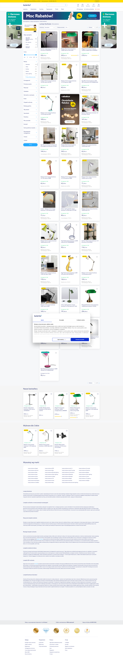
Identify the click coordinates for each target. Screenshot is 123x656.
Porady (51, 654)
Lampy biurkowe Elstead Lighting (52, 472)
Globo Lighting (29, 73)
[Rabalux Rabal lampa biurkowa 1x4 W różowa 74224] (90, 103)
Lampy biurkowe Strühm (84, 476)
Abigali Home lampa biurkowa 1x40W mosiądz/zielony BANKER (89, 49)
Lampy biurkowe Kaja (49, 482)
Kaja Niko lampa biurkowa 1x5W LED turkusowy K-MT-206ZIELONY (90, 81)
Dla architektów (28, 654)
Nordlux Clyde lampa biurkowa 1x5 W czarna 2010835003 (49, 49)
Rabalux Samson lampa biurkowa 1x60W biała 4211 (89, 209)
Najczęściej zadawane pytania (56, 642)
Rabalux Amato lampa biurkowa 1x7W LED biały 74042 (48, 273)
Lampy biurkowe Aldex (32, 472)
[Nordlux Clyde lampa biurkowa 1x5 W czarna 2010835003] (49, 39)
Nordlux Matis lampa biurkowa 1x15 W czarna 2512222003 (90, 241)
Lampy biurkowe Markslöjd (67, 474)
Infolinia (82, 6)
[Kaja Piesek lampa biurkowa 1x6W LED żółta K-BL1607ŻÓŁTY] (69, 263)
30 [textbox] (66, 27)
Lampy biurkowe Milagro (67, 478)
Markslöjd (28, 64)
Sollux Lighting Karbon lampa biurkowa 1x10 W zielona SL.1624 (69, 305)
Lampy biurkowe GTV (49, 478)
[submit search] (65, 5)
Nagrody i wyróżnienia (69, 646)
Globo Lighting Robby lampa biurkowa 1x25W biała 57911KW (68, 209)
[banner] (14, 30)
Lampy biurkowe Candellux (33, 482)
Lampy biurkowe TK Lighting (85, 478)
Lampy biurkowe (43, 21)
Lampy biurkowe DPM (49, 468)
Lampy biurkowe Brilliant (33, 478)
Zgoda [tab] (42, 320)
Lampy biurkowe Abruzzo (33, 470)
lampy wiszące (40, 539)
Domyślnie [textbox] (47, 27)
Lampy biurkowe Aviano (33, 476)
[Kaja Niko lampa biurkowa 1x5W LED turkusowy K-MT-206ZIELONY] (90, 71)
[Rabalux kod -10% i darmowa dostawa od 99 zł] (61, 16)
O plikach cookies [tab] (81, 320)
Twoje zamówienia (43, 646)
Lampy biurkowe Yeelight (84, 480)
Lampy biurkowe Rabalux (84, 472)
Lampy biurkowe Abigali (33, 468)
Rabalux (27, 71)
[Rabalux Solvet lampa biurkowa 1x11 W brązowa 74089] (69, 167)
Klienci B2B (27, 652)
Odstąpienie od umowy (30, 648)
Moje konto (88, 6)
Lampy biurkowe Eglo (49, 470)
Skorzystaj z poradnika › (30, 30)
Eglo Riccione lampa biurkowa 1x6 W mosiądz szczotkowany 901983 (49, 145)
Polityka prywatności (54, 646)
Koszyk (98, 6)
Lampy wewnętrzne (34, 21)
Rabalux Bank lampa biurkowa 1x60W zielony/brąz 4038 (68, 49)
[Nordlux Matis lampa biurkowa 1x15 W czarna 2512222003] (90, 231)
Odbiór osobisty (28, 644)
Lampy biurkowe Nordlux (67, 480)
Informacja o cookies (54, 644)
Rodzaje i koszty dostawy (30, 642)
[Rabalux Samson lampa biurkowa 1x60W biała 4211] (90, 199)
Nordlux (27, 69)
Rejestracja (41, 644)
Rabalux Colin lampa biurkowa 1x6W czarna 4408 (48, 305)
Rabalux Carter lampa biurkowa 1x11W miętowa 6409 (48, 113)
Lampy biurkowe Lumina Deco (68, 472)
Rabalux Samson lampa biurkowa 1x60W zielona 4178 (48, 241)
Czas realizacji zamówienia (30, 650)
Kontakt (66, 644)
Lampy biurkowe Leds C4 (67, 468)
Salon (78, 6)
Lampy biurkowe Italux (49, 480)
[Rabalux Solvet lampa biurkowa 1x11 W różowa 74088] (49, 167)
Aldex (27, 66)
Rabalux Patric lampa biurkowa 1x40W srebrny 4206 (89, 177)
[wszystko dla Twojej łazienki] (30, 4)
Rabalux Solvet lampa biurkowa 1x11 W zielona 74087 (68, 81)
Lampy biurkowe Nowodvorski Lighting (70, 482)
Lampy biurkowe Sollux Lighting (85, 474)
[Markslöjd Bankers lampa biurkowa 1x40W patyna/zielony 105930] (90, 295)
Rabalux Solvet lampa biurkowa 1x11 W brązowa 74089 (68, 177)
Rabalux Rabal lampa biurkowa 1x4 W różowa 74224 (90, 113)
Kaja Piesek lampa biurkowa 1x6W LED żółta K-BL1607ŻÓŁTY (69, 273)
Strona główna (26, 21)
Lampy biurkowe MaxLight (67, 476)
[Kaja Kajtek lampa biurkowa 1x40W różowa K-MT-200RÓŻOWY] (49, 359)
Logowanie (41, 642)
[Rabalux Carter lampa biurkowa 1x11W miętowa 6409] (49, 103)
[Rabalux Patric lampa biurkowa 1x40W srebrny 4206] (90, 167)
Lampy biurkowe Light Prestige (68, 470)
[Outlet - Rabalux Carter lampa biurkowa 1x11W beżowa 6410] (49, 199)
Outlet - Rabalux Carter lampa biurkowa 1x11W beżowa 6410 (48, 209)
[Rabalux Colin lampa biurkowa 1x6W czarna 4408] (49, 295)
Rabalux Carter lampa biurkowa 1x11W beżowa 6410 (89, 273)
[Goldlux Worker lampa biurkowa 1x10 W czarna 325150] (49, 71)
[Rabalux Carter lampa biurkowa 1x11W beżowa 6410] (90, 263)
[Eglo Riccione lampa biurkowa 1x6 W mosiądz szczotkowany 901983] (49, 135)
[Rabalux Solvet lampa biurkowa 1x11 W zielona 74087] (69, 71)
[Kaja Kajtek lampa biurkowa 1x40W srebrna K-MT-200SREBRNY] (69, 231)
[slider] (24, 54)
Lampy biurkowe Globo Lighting (51, 474)
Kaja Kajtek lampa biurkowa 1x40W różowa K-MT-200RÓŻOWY (49, 369)
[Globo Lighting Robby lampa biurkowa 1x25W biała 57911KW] (69, 199)
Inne (50, 648)
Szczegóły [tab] (61, 320)
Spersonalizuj (61, 339)
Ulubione (93, 6)
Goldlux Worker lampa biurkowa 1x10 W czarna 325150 (48, 81)
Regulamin (52, 650)
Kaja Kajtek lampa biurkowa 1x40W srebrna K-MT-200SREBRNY (69, 241)
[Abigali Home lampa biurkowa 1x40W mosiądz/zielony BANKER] (90, 39)
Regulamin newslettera (55, 652)
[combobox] (49, 27)
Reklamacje (27, 646)
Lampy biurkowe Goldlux (50, 476)
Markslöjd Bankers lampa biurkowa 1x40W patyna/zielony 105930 (90, 305)
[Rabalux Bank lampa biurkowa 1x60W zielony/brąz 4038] (69, 39)
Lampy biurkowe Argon (33, 474)
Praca (66, 650)
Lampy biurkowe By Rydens (33, 480)
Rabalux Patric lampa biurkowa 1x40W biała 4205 (89, 145)
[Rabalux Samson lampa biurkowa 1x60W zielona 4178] (49, 231)
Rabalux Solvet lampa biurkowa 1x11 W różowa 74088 (48, 177)
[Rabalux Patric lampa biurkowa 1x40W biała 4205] (90, 135)
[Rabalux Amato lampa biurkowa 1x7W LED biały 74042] (49, 263)
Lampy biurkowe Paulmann (84, 470)
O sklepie (67, 642)
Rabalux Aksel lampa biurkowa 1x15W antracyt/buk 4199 (68, 145)
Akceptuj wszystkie (80, 339)
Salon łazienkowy (68, 648)
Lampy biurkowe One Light (84, 468)
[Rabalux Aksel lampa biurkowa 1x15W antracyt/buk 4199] (69, 135)
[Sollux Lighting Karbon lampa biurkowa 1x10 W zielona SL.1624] (69, 295)
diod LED (36, 563)
